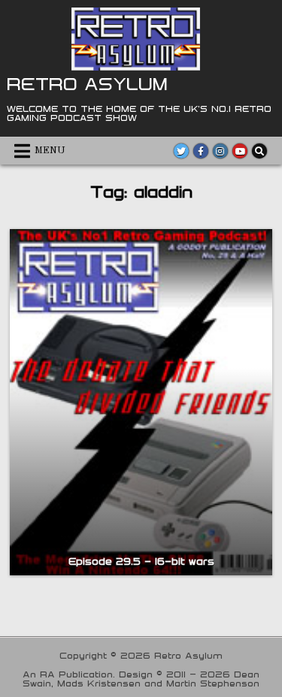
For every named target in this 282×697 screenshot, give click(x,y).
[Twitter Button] (181, 150)
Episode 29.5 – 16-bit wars (141, 561)
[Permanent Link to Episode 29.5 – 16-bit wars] (140, 402)
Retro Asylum (87, 83)
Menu (50, 150)
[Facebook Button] (200, 150)
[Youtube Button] (239, 150)
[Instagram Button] (220, 150)
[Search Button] (259, 150)
